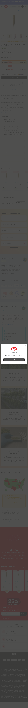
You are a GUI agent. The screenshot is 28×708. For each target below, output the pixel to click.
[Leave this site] (25, 345)
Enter (14, 359)
